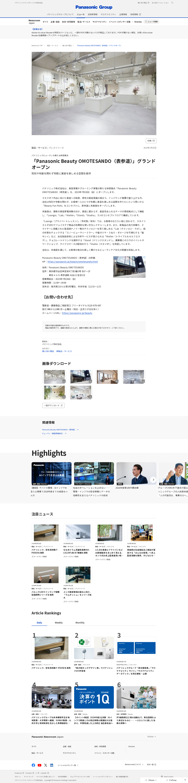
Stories (138, 21)
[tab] (59, 623)
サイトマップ (28, 776)
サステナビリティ (99, 21)
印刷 (149, 140)
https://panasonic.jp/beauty (77, 313)
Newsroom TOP (37, 45)
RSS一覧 (150, 764)
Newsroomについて (133, 764)
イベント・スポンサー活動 (119, 21)
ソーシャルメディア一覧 (67, 765)
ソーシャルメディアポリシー (103, 776)
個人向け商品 (67, 45)
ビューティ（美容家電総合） (53, 433)
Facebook (18, 773)
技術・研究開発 (68, 21)
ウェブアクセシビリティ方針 (80, 776)
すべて (45, 21)
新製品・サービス (64, 351)
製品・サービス (84, 21)
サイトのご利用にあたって (45, 776)
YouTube (29, 773)
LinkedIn (44, 773)
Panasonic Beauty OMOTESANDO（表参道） (59, 429)
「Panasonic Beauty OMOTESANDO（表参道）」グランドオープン (98, 45)
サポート (18, 776)
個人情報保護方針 (122, 776)
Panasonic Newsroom (47, 736)
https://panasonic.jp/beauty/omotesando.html (73, 261)
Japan (34, 21)
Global (150, 736)
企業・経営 (55, 21)
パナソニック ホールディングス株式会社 (29, 3)
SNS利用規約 (62, 776)
